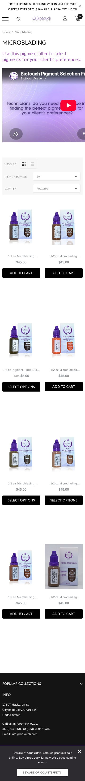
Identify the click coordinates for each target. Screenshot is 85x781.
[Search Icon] (19, 19)
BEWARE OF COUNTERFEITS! (42, 772)
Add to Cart (21, 273)
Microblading (23, 32)
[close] (80, 6)
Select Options (21, 387)
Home (6, 32)
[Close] (79, 752)
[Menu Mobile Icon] (5, 19)
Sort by (10, 188)
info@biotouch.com (24, 734)
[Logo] (42, 18)
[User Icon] (65, 19)
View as (10, 164)
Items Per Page (15, 176)
